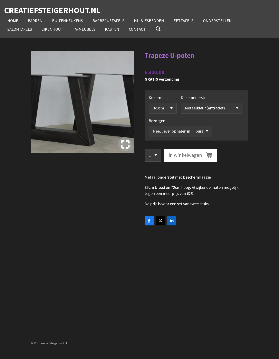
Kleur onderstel (194, 97)
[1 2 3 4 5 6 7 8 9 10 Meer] (153, 155)
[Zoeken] (158, 29)
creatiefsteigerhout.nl (52, 10)
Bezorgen (157, 120)
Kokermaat (158, 97)
